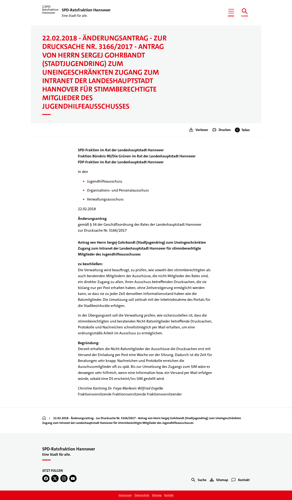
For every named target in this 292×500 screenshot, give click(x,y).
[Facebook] (46, 478)
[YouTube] (73, 478)
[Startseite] (44, 418)
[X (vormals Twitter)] (54, 478)
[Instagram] (64, 478)
